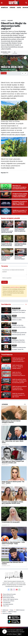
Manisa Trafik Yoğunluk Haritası (10, 599)
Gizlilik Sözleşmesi (20, 610)
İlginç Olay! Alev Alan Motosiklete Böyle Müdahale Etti (18, 341)
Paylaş (4, 73)
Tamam (19, 634)
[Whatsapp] (19, 589)
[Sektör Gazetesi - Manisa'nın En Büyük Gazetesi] (14, 3)
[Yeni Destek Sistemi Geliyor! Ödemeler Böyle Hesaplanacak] (21, 224)
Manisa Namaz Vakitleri (8, 597)
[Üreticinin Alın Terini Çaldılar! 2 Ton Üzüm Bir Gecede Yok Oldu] (7, 238)
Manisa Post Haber (7, 613)
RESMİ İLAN (4, 7)
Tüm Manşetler (6, 602)
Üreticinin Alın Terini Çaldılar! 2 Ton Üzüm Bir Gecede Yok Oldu (6, 244)
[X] (11, 589)
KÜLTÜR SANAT (16, 308)
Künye (11, 610)
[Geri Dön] (4, 631)
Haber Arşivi (6, 605)
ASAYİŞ (19, 7)
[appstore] (14, 617)
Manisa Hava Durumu (8, 595)
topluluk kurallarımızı (15, 287)
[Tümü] (26, 304)
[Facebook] (8, 589)
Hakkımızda (5, 610)
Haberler (3, 20)
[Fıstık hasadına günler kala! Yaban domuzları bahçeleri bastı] (21, 238)
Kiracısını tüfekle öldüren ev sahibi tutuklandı (18, 319)
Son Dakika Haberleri (8, 604)
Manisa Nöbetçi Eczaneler (9, 594)
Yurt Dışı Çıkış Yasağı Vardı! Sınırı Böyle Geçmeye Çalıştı (18, 326)
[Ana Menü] (1, 3)
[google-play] (14, 622)
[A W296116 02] (14, 110)
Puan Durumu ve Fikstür (8, 600)
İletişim (4, 611)
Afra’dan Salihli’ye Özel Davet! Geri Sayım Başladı (19, 311)
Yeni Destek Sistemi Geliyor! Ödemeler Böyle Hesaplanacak (20, 230)
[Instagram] (14, 589)
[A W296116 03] (14, 147)
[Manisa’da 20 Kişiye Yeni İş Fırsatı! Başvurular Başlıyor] (21, 251)
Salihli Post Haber (12, 611)
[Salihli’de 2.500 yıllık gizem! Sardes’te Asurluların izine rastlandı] (7, 251)
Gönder (4, 282)
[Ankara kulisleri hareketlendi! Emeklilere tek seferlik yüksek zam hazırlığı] (7, 224)
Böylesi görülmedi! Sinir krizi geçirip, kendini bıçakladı (19, 334)
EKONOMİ (10, 20)
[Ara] (26, 3)
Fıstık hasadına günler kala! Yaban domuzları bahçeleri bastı (20, 244)
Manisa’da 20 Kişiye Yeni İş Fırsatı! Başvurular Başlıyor (20, 257)
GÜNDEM (12, 7)
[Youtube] (16, 589)
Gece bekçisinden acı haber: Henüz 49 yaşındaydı (19, 348)
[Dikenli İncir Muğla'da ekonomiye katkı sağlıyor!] (14, 63)
